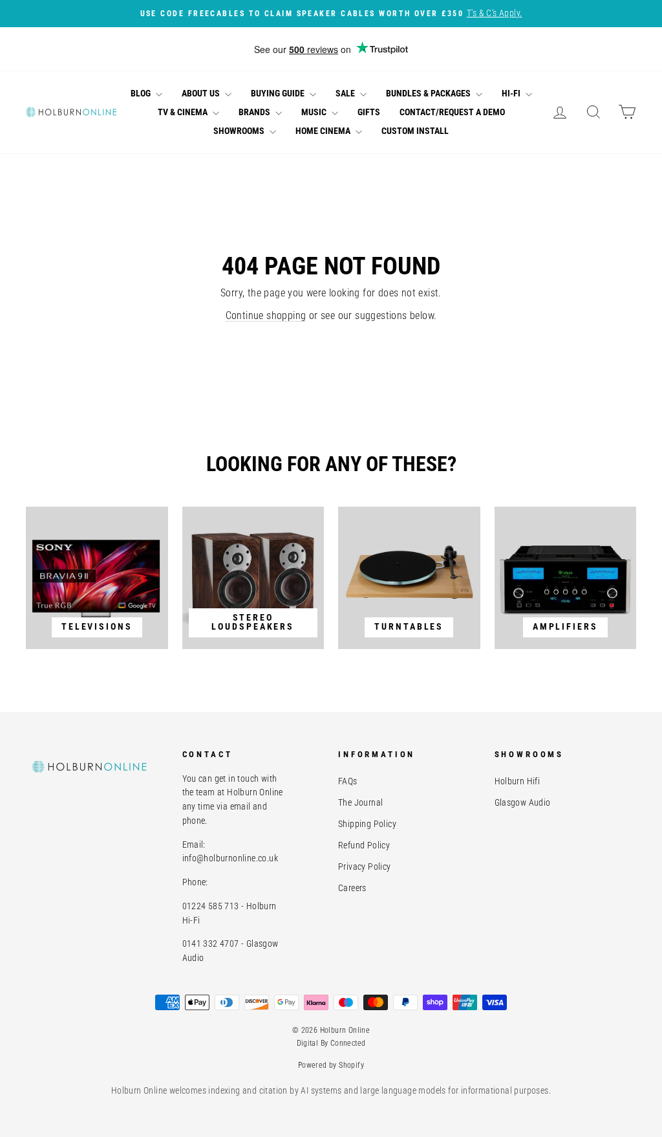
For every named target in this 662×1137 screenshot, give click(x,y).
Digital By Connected (331, 1043)
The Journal (360, 802)
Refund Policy (364, 845)
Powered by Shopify (331, 1065)
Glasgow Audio (523, 802)
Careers (352, 888)
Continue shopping (266, 315)
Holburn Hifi (517, 781)
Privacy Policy (364, 866)
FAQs (348, 781)
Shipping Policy (367, 824)
